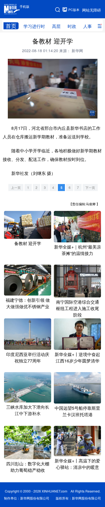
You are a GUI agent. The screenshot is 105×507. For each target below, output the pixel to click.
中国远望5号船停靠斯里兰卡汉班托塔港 (77, 411)
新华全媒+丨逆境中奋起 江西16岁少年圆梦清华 (77, 357)
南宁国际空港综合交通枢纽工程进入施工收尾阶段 (77, 308)
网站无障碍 (91, 10)
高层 (56, 26)
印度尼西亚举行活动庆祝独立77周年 (27, 357)
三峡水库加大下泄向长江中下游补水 (27, 410)
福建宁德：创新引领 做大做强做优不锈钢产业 (28, 303)
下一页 (90, 187)
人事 (87, 26)
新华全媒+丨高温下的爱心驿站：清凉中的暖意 (77, 464)
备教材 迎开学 (27, 243)
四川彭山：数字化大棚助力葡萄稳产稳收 (27, 467)
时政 (72, 26)
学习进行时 (34, 26)
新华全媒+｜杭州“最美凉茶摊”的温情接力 (77, 250)
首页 (11, 25)
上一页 (16, 187)
